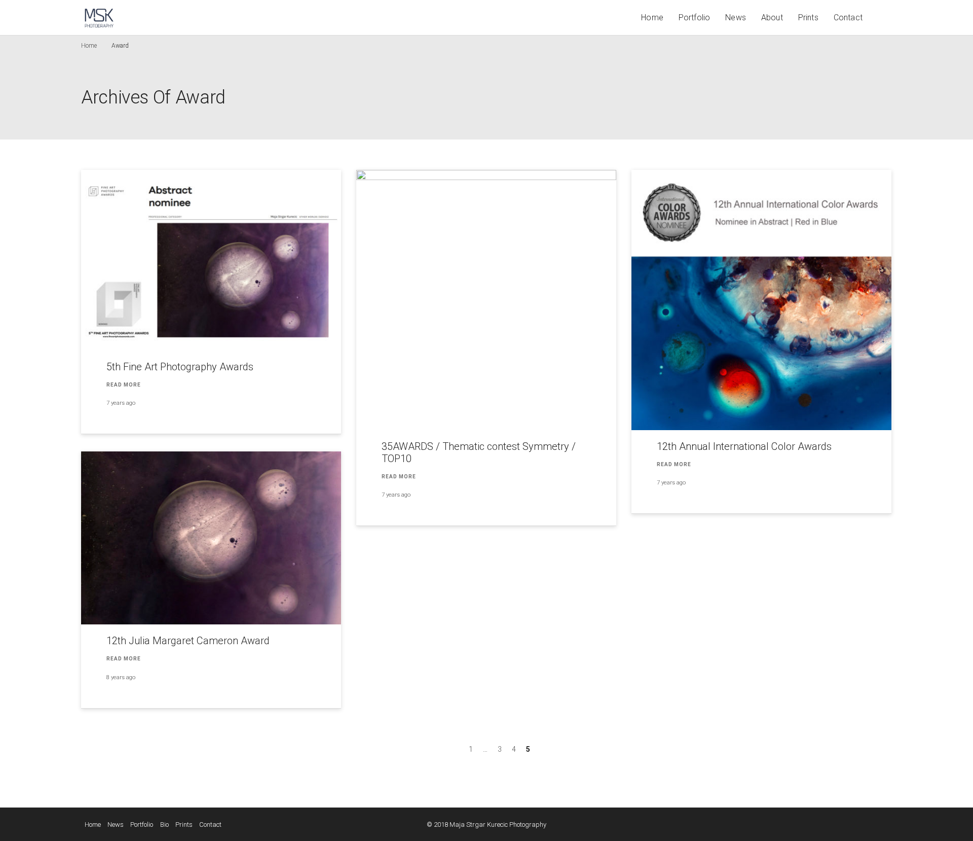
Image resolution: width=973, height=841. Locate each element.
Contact (848, 17)
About (772, 17)
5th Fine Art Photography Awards (179, 367)
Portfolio (694, 17)
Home (652, 17)
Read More (123, 385)
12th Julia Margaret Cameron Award (188, 641)
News (735, 17)
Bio (164, 824)
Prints (808, 17)
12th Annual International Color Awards (744, 446)
